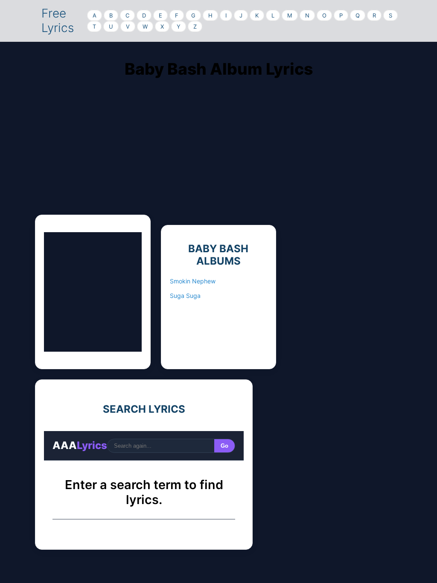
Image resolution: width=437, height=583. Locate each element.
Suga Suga (185, 295)
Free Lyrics (57, 20)
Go (224, 446)
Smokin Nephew (193, 281)
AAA (79, 445)
